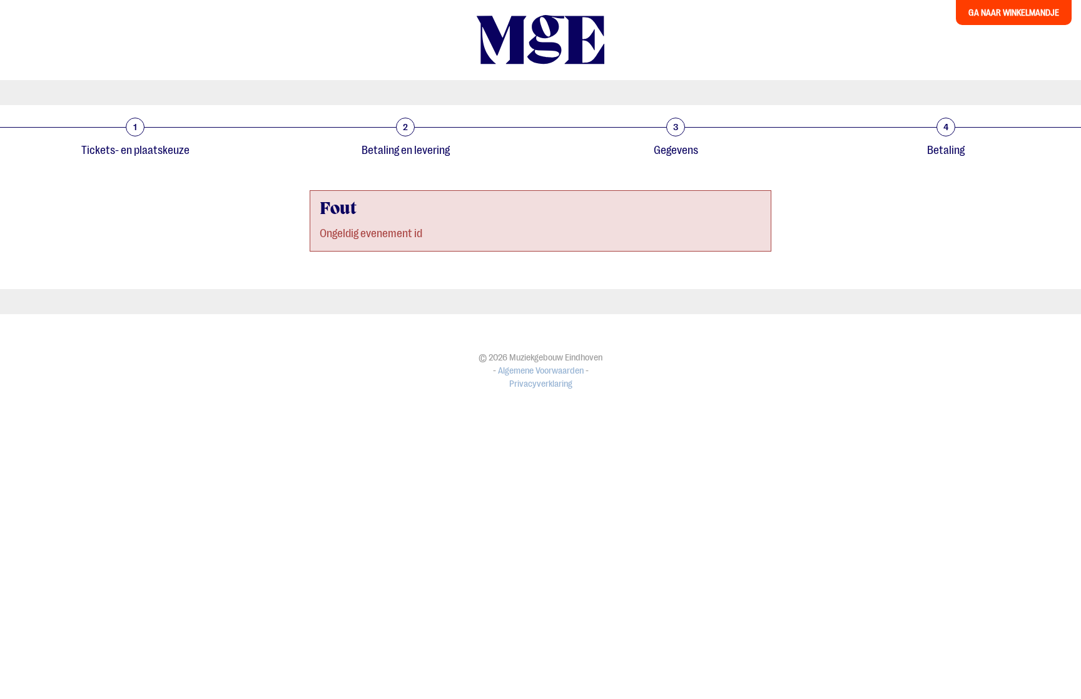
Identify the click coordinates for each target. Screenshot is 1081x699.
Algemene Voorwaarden (541, 370)
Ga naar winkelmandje (1013, 13)
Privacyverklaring (540, 384)
